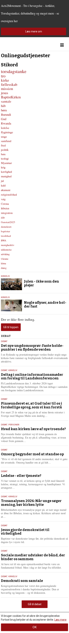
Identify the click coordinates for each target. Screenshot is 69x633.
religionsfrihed (9, 194)
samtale (6, 101)
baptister (5, 231)
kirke (5, 80)
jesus (4, 92)
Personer (13, 424)
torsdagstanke (13, 71)
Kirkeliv (5, 276)
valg (3, 199)
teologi (5, 158)
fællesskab (9, 84)
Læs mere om (33, 31)
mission (7, 88)
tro (3, 76)
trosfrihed (6, 236)
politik (5, 150)
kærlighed (6, 172)
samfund (6, 141)
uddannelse (6, 249)
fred (3, 145)
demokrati (6, 226)
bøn (3, 154)
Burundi (6, 114)
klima (3, 263)
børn (4, 110)
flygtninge (7, 132)
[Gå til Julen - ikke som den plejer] (11, 284)
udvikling (5, 254)
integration (7, 213)
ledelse (5, 128)
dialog (4, 267)
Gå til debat (34, 604)
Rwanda (6, 123)
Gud (3, 119)
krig (3, 167)
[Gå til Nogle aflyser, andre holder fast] (11, 305)
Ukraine (4, 258)
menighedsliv (7, 245)
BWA (3, 240)
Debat (4, 341)
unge (4, 136)
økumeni (5, 190)
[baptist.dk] (20, 45)
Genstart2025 (8, 222)
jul (2, 181)
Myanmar (6, 163)
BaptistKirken (11, 97)
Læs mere (60, 619)
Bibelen (5, 208)
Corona (5, 204)
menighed (6, 176)
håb (3, 106)
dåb (3, 217)
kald (3, 185)
